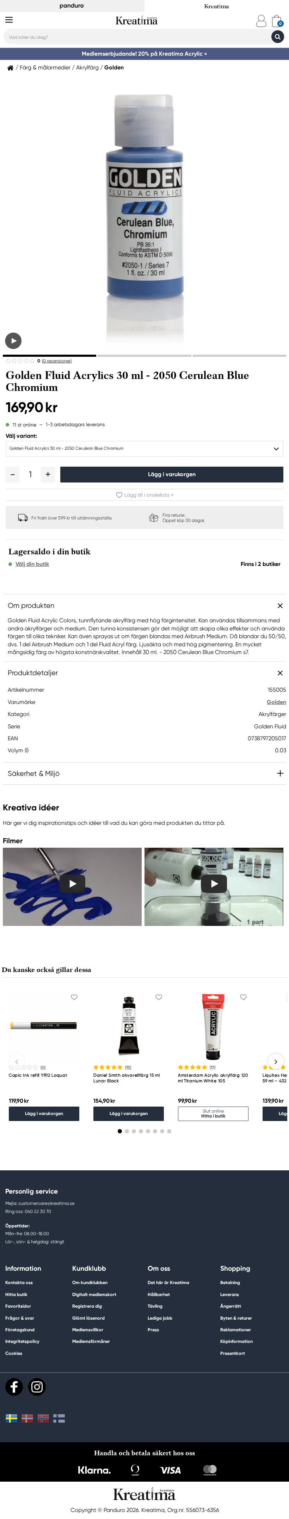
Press (153, 1329)
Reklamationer (235, 1329)
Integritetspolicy (22, 1341)
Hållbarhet (159, 1294)
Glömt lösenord (88, 1318)
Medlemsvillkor (87, 1329)
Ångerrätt (230, 1306)
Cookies (13, 1353)
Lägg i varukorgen (172, 474)
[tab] (49, 356)
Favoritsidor (18, 1306)
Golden (114, 67)
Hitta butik (16, 1294)
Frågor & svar (19, 1318)
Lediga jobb (160, 1318)
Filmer (13, 840)
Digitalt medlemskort (94, 1294)
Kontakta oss (19, 1282)
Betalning (230, 1282)
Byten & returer (236, 1318)
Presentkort (232, 1353)
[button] (13, 474)
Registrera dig (87, 1306)
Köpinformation (236, 1341)
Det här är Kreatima (168, 1282)
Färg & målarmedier (45, 67)
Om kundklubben (89, 1282)
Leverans (229, 1294)
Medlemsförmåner (91, 1341)
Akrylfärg (87, 67)
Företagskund (20, 1329)
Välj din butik (32, 564)
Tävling (155, 1306)
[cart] (276, 21)
